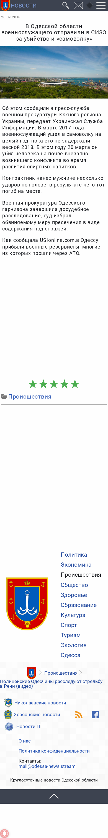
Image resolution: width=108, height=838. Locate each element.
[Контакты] (78, 5)
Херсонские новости (37, 714)
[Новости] (31, 673)
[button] (54, 796)
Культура (73, 615)
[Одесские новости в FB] (95, 714)
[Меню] (101, 5)
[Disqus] (54, 476)
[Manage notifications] (4, 833)
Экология (74, 645)
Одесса (70, 655)
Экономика (76, 565)
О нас (25, 741)
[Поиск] (65, 5)
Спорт (69, 625)
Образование (79, 605)
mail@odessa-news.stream (47, 766)
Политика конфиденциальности (54, 751)
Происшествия (81, 575)
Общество (74, 585)
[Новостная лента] (78, 714)
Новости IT (28, 726)
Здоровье (74, 595)
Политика (74, 555)
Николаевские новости (40, 703)
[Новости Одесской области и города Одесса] (19, 5)
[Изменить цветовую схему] (89, 5)
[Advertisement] (54, 318)
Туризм (71, 635)
